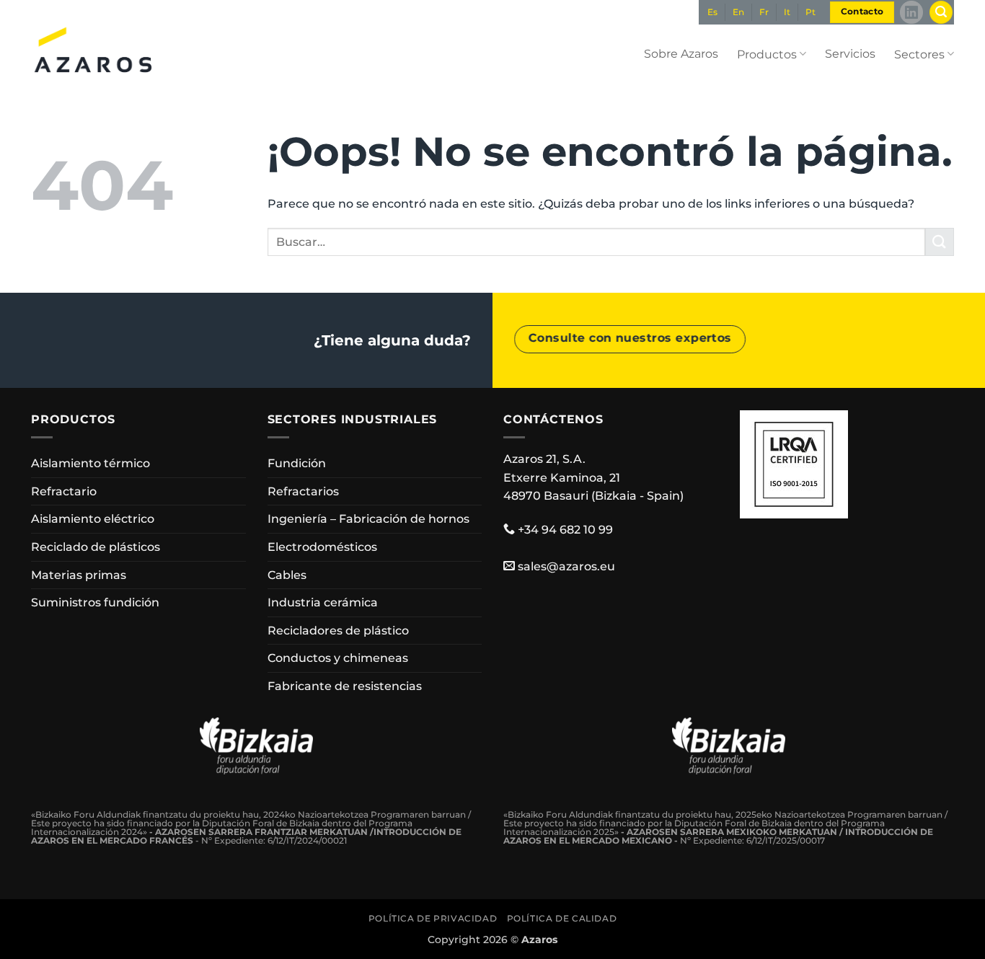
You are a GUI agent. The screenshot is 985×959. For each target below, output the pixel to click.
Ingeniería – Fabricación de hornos (368, 519)
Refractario (64, 491)
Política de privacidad (432, 918)
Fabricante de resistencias (345, 686)
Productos (767, 54)
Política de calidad (562, 918)
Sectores (919, 54)
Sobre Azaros (681, 54)
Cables (287, 575)
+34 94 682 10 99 (565, 529)
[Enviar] (939, 242)
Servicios (850, 54)
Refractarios (303, 491)
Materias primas (78, 575)
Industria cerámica (323, 602)
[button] (941, 13)
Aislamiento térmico (90, 463)
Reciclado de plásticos (95, 547)
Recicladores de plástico (338, 630)
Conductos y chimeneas (338, 658)
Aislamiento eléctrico (92, 519)
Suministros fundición (95, 602)
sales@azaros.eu (566, 566)
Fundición (297, 463)
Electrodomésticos (322, 547)
